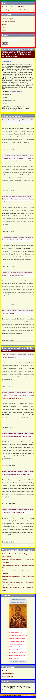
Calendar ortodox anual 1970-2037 (13, 7)
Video (4, 30)
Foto (3, 27)
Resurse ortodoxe (8, 673)
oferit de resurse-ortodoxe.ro (18, 661)
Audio (4, 24)
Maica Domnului (7, 676)
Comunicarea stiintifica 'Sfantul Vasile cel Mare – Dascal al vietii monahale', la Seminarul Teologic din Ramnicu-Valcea (18, 199)
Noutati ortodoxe (8, 671)
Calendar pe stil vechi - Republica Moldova (15, 10)
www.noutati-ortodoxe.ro (27, 695)
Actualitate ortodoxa (8, 21)
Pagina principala (7, 19)
